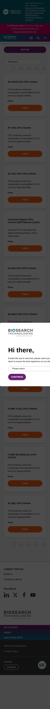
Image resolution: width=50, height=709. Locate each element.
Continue (17, 377)
